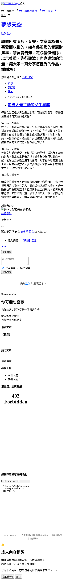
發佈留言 (7, 272)
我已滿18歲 (8, 576)
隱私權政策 (57, 535)
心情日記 (27, 77)
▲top (4, 246)
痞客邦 (24, 231)
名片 (10, 91)
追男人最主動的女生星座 (29, 105)
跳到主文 (6, 33)
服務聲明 (34, 538)
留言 (31, 231)
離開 (18, 576)
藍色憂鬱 (6, 213)
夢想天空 (11, 25)
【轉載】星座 (29, 240)
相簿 (10, 83)
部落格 (11, 87)
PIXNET (14, 535)
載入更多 (7, 252)
